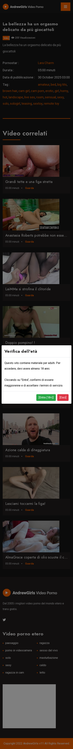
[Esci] (63, 397)
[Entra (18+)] (46, 397)
